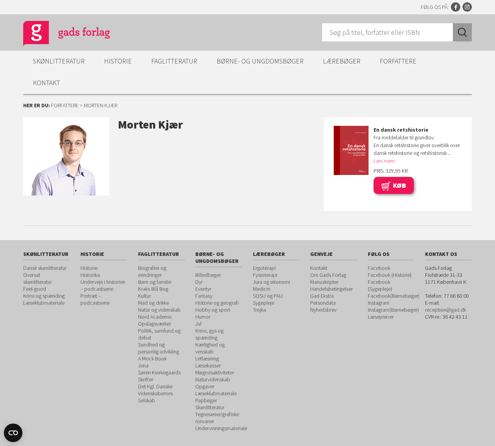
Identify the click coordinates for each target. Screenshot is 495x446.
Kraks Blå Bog (153, 288)
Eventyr (203, 288)
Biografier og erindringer (152, 271)
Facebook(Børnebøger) (394, 295)
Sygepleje (263, 302)
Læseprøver (381, 316)
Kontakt (46, 82)
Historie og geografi (217, 302)
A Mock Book (152, 358)
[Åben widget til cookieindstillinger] (13, 433)
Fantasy (203, 295)
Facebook (455, 7)
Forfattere (398, 61)
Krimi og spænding (44, 295)
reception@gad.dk (445, 309)
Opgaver (204, 386)
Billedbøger (208, 274)
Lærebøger (341, 61)
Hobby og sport (212, 309)
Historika (90, 274)
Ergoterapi (264, 267)
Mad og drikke (153, 302)
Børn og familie (154, 281)
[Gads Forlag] (58, 35)
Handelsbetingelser (331, 288)
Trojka (259, 309)
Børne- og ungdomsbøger (260, 61)
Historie (118, 61)
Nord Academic (155, 316)
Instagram (467, 7)
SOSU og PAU (268, 295)
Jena (143, 365)
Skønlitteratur (59, 61)
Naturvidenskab (212, 379)
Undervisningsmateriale (221, 428)
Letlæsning (207, 358)
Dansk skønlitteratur (45, 267)
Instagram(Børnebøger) (393, 309)
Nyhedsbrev (323, 309)
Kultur (144, 295)
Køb (399, 185)
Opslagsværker (154, 323)
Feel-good (34, 288)
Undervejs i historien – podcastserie (102, 285)
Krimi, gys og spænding (209, 334)
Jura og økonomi (271, 281)
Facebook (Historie (389, 274)
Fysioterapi (265, 274)
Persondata (323, 302)
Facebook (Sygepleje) (380, 285)
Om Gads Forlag (328, 274)
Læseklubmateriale (44, 302)
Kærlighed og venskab (210, 348)
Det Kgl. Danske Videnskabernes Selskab (155, 393)
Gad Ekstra (322, 295)
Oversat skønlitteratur (37, 278)
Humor (202, 316)
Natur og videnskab (159, 309)
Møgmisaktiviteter (214, 372)
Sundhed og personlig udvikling (158, 348)
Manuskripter (324, 281)
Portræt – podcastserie (94, 299)
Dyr (199, 281)
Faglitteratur (174, 61)
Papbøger (206, 400)
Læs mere (384, 160)
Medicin (261, 288)
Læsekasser (208, 365)
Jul (198, 323)
